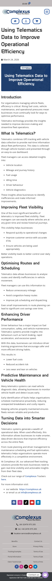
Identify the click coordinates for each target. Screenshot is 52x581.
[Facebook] (13, 502)
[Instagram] (20, 502)
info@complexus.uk (31, 492)
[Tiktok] (26, 502)
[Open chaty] (45, 575)
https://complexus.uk (30, 489)
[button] (47, 11)
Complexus (31, 476)
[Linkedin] (38, 502)
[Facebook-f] (17, 567)
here (3, 479)
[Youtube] (32, 502)
